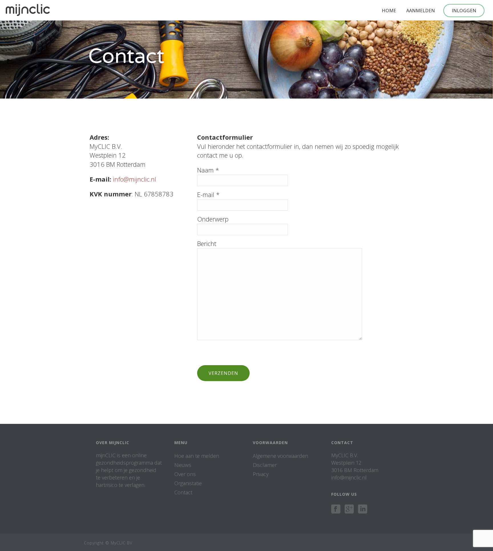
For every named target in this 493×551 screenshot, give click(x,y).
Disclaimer (265, 464)
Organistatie (188, 483)
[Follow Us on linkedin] (362, 509)
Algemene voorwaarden (280, 455)
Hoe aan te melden (196, 455)
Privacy (260, 474)
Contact (183, 492)
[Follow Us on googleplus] (349, 509)
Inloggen (464, 10)
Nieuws (182, 464)
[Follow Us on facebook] (335, 509)
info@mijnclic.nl (134, 179)
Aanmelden (420, 10)
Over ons (185, 474)
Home (389, 10)
